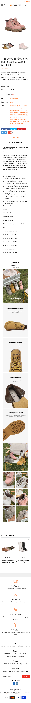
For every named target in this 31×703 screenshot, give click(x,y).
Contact (27, 646)
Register (28, 1)
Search (11, 689)
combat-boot (14, 110)
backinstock (20, 105)
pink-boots (17, 118)
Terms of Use (15, 646)
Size (2, 89)
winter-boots (21, 121)
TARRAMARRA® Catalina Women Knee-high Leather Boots (23, 562)
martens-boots (14, 116)
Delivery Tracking (11, 656)
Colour (3, 86)
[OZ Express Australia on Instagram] (17, 683)
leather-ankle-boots (23, 114)
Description (15, 138)
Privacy (22, 646)
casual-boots (14, 107)
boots (26, 105)
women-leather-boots (19, 123)
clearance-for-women (22, 109)
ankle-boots (13, 105)
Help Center (21, 656)
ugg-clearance (24, 119)
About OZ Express (6, 646)
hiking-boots (13, 114)
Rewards (24, 663)
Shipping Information (15, 142)
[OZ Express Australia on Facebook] (14, 683)
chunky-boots (22, 107)
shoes (22, 118)
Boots (11, 102)
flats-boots (21, 110)
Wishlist (19, 663)
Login (24, 1)
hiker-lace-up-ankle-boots (21, 112)
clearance (13, 109)
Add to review (4, 68)
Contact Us (18, 689)
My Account (7, 663)
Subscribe (26, 676)
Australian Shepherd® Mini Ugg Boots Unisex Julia (8, 562)
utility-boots (13, 121)
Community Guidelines (10, 653)
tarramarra (17, 119)
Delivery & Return (21, 653)
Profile (13, 663)
